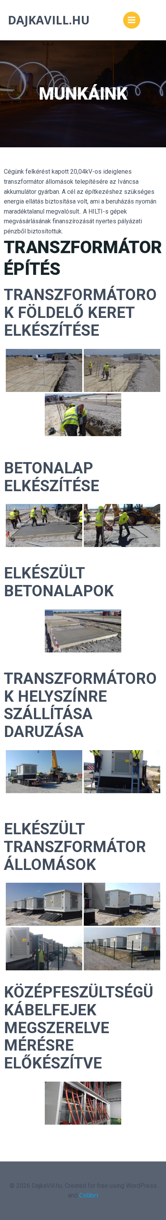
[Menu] (131, 20)
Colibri (88, 1195)
